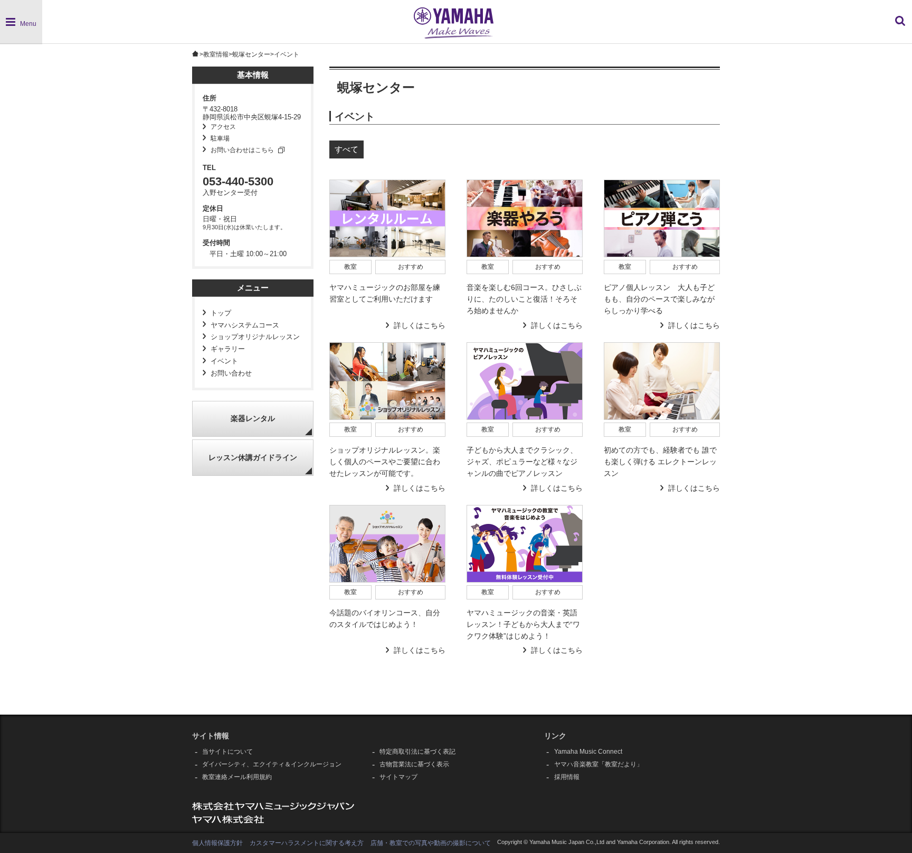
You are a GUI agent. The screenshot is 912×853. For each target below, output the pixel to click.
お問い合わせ (231, 373)
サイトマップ (398, 777)
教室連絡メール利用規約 (237, 777)
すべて (346, 149)
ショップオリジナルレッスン (255, 337)
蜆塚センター (251, 54)
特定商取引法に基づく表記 (417, 751)
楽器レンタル (253, 419)
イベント (224, 361)
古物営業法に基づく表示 (414, 764)
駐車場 (220, 138)
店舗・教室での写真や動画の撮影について (430, 843)
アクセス (223, 126)
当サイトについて (227, 751)
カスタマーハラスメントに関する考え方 (307, 843)
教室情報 (216, 54)
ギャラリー (228, 349)
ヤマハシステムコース (245, 325)
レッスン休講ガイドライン (252, 458)
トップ (221, 313)
